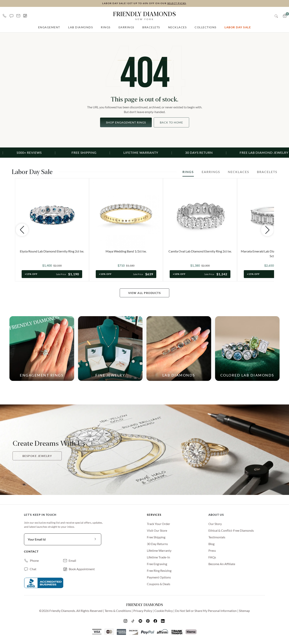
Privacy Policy (142, 610)
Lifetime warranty (159, 550)
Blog (211, 544)
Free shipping (156, 537)
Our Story (215, 524)
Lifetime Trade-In (158, 557)
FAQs (212, 557)
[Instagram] (126, 621)
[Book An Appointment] (25, 16)
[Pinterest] (148, 621)
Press (212, 550)
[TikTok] (133, 621)
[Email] (18, 16)
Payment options (159, 577)
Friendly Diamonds (144, 15)
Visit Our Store (157, 530)
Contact (31, 551)
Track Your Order (158, 524)
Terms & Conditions (118, 610)
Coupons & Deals (158, 584)
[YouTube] (141, 621)
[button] (11, 16)
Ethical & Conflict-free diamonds (231, 530)
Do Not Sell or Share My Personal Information (206, 610)
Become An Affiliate (221, 564)
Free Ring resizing (159, 570)
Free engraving (157, 564)
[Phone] (4, 16)
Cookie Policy (163, 610)
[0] (285, 16)
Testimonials (216, 537)
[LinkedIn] (163, 621)
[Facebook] (156, 621)
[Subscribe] (95, 539)
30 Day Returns (157, 544)
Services (154, 514)
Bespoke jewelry (37, 456)
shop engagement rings (126, 122)
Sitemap (244, 610)
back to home (171, 122)
